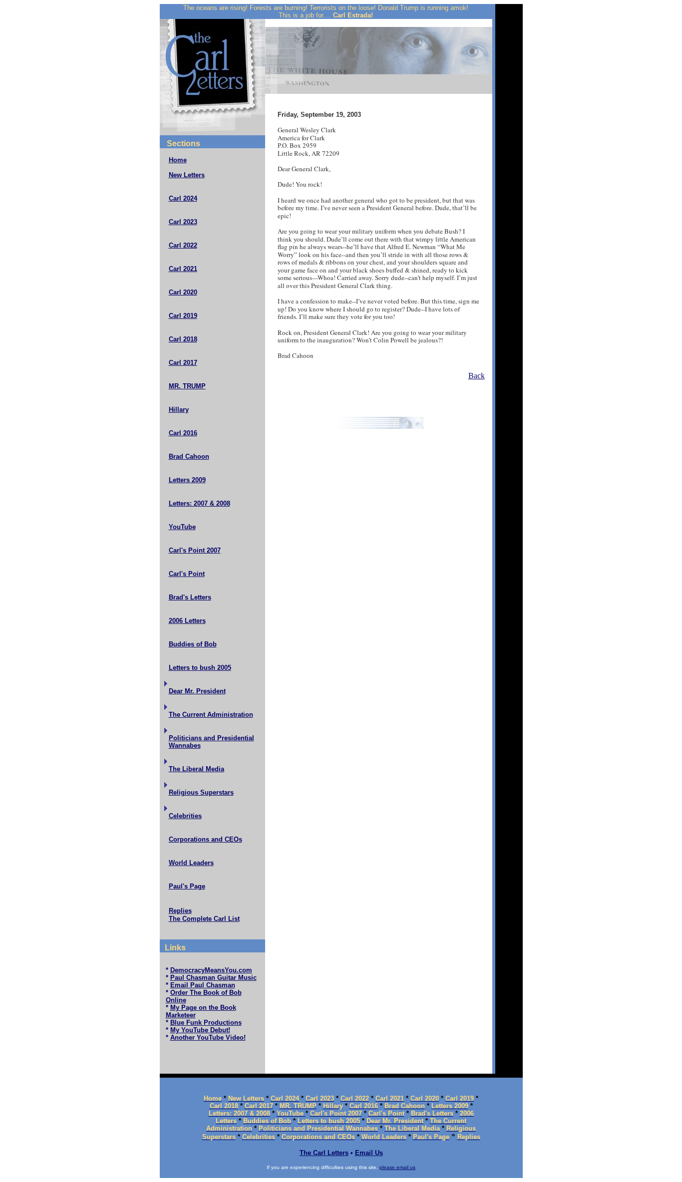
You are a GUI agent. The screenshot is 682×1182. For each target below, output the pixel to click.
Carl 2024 (183, 198)
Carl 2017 (183, 362)
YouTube (182, 527)
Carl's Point (187, 574)
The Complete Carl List (204, 918)
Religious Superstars (201, 792)
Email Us (369, 1153)
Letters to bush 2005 (200, 667)
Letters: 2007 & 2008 (199, 503)
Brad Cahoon (189, 456)
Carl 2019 (183, 315)
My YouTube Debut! (200, 1030)
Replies (180, 910)
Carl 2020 (183, 292)
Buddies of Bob (193, 644)
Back (476, 375)
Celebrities (185, 816)
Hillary (179, 409)
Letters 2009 (187, 480)
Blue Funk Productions (206, 1022)
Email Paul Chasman (202, 985)
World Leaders (191, 863)
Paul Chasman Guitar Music (213, 977)
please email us (397, 1167)
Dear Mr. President (197, 691)
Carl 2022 (183, 245)
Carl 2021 (183, 269)
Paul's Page (187, 886)
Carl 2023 (183, 222)
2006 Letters (187, 620)
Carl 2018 (183, 339)
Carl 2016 (183, 433)
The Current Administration (211, 714)
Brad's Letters (190, 597)
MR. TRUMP (187, 386)
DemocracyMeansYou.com (211, 970)
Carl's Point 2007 (195, 550)
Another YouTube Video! (208, 1037)
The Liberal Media (196, 769)
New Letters (187, 175)
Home (178, 160)
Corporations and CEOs (205, 839)
